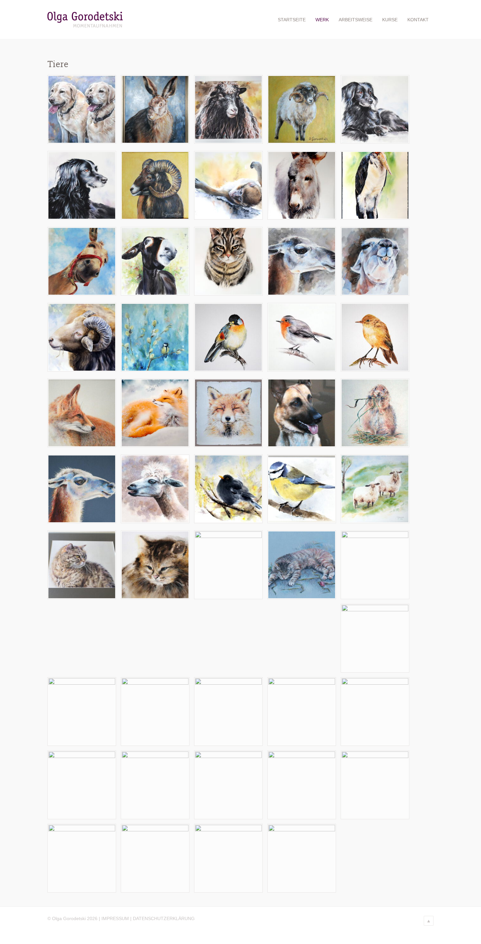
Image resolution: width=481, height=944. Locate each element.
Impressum (115, 918)
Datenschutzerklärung (164, 918)
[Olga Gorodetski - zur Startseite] (85, 26)
